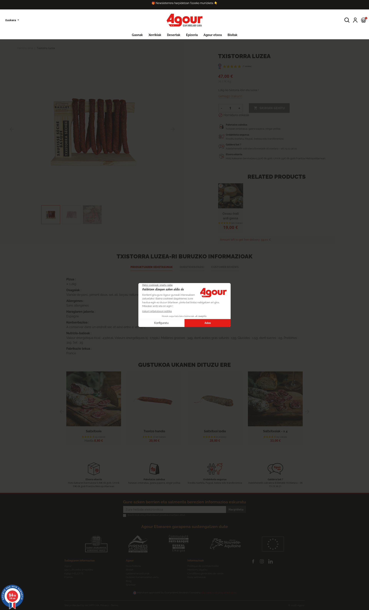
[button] (347, 20)
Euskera (11, 20)
